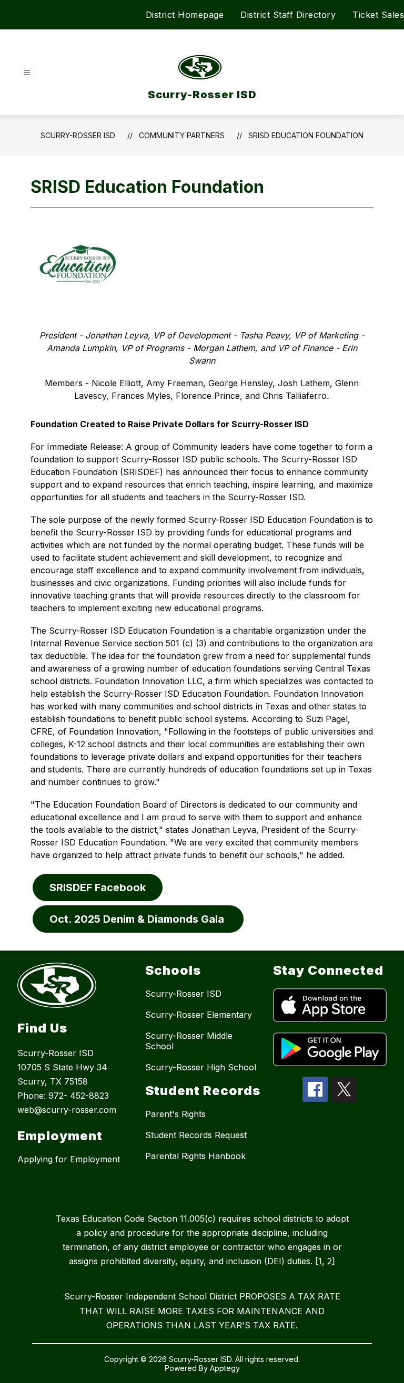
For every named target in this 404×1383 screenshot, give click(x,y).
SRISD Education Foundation (305, 135)
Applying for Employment (68, 1159)
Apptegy (225, 1368)
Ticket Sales (378, 14)
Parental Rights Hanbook (195, 1156)
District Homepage (185, 14)
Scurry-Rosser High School (200, 1067)
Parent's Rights (175, 1114)
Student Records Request (196, 1135)
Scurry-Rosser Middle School (189, 1040)
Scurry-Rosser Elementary (198, 1014)
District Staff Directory (288, 14)
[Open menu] (27, 73)
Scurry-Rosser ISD (78, 135)
